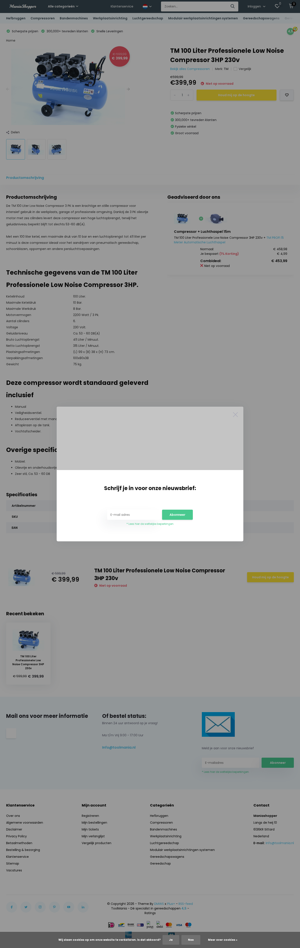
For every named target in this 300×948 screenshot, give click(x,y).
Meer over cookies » (222, 940)
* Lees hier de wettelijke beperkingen (150, 524)
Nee (191, 940)
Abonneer (177, 515)
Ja (171, 940)
